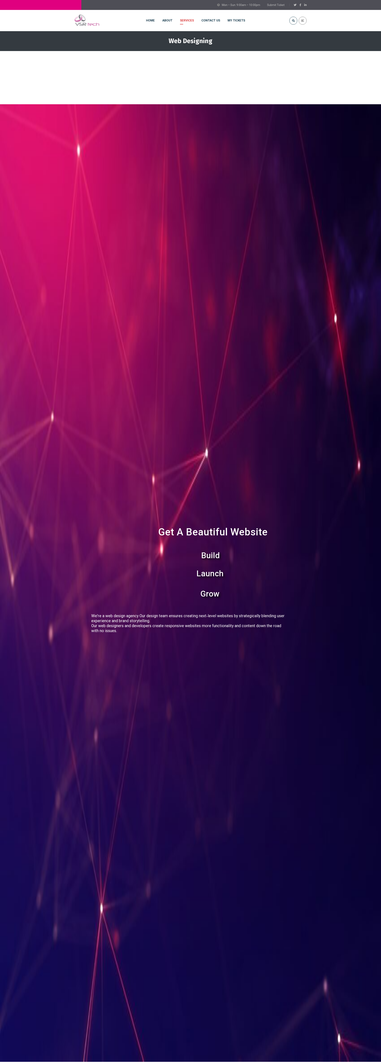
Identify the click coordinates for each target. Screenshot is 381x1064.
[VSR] (86, 20)
